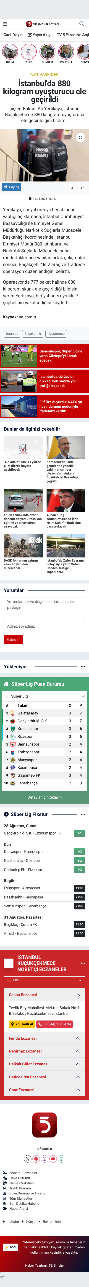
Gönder (13, 639)
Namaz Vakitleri (21, 1183)
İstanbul (12, 334)
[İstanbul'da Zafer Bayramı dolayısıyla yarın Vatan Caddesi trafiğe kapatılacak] (66, 545)
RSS (12, 1247)
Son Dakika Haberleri (25, 1204)
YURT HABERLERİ (45, 74)
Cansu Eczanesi (23, 994)
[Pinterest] (36, 1159)
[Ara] (81, 24)
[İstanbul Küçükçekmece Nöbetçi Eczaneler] (83, 963)
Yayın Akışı (41, 34)
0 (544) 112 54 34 (57, 1024)
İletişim (13, 1222)
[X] (27, 1159)
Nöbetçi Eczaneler (23, 1173)
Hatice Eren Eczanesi (27, 1077)
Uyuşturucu (56, 334)
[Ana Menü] (5, 23)
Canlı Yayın (12, 34)
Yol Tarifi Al (24, 1024)
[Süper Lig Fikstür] (83, 814)
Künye (30, 1222)
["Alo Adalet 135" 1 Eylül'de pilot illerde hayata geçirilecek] (23, 447)
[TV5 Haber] (42, 24)
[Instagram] (44, 1159)
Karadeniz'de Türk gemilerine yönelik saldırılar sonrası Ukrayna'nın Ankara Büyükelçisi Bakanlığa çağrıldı (63, 471)
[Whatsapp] (61, 1159)
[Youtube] (53, 1159)
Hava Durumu (19, 1178)
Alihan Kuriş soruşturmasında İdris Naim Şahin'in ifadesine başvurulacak (64, 520)
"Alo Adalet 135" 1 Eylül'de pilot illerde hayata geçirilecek (22, 466)
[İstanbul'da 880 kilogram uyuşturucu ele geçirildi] (44, 155)
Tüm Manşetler (20, 1198)
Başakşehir (32, 334)
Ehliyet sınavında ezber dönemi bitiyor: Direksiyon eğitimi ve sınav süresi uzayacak (23, 520)
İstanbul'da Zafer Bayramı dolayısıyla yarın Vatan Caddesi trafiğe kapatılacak (65, 566)
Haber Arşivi (18, 1209)
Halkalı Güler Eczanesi (29, 1064)
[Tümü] (83, 666)
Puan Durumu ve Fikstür (27, 1193)
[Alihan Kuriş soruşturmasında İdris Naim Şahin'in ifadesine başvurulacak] (66, 500)
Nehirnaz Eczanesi (25, 1051)
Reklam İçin (52, 1222)
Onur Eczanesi (21, 1089)
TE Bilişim (56, 1265)
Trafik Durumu (20, 1188)
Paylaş (14, 187)
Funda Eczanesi (23, 1038)
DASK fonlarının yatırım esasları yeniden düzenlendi (21, 564)
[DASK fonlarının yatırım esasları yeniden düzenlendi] (23, 545)
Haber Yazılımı (36, 1265)
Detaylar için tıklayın (45, 797)
